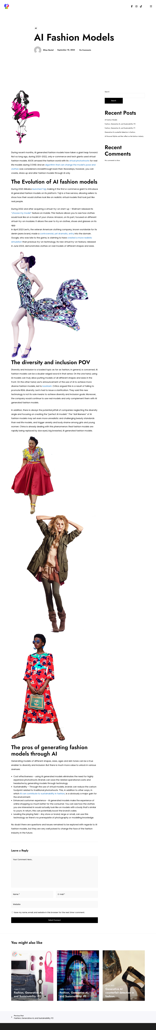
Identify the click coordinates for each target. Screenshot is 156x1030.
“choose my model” (21, 213)
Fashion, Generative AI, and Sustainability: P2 (120, 124)
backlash (47, 386)
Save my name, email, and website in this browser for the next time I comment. (49, 912)
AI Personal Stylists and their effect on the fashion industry (124, 136)
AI (36, 28)
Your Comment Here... (23, 859)
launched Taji (39, 189)
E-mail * (61, 894)
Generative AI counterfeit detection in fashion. (120, 132)
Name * (16, 894)
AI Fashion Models (111, 120)
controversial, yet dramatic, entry (57, 233)
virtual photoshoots (79, 160)
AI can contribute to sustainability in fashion (42, 793)
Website (16, 904)
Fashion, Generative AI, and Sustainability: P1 (120, 128)
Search (107, 92)
